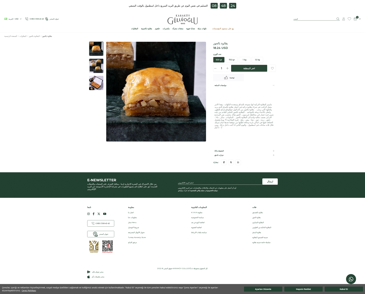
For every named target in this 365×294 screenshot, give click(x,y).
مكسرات (166, 28)
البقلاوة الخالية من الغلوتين (261, 227)
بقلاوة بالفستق (257, 212)
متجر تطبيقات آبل (98, 277)
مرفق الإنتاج (132, 242)
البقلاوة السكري (258, 222)
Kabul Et (344, 289)
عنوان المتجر (54, 19)
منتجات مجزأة (178, 28)
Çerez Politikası (29, 290)
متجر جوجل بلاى (97, 272)
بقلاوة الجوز (256, 217)
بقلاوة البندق (256, 232)
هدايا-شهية (190, 28)
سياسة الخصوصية (212, 190)
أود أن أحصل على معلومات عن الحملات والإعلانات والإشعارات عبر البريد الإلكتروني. (207, 188)
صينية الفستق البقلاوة (260, 237)
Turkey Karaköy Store (137, 237)
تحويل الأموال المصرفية (136, 232)
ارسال (270, 181)
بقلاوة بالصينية (146, 28)
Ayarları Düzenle (263, 289)
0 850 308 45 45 (37, 19)
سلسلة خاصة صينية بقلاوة (261, 242)
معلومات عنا (132, 217)
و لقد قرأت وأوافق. (198, 190)
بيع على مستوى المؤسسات (223, 28)
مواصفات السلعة (220, 85)
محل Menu (132, 222)
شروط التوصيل (133, 227)
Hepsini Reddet (303, 289)
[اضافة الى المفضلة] (272, 68)
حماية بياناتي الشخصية (197, 190)
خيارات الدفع (219, 155)
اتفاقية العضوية (196, 227)
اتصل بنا (131, 212)
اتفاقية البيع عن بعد (197, 222)
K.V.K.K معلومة (196, 212)
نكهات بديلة (202, 28)
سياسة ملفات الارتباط (199, 232)
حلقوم (157, 28)
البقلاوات (134, 28)
